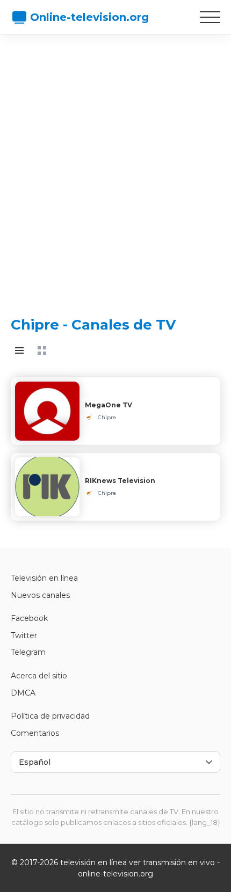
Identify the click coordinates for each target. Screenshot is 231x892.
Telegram (28, 652)
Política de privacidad (50, 716)
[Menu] (210, 17)
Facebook (29, 618)
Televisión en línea (44, 578)
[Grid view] (41, 350)
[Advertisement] (115, 166)
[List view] (19, 350)
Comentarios (35, 733)
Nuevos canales (40, 595)
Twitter (24, 635)
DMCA (23, 693)
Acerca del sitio (39, 676)
